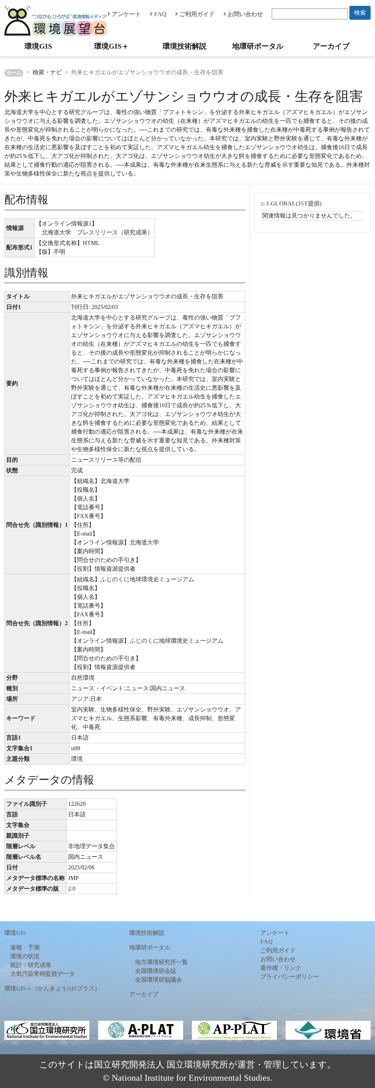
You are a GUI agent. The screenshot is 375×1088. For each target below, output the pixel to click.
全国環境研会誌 (155, 971)
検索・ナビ (47, 72)
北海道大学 (144, 542)
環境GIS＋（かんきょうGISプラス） (52, 988)
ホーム (14, 72)
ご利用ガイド (196, 14)
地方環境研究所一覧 (161, 962)
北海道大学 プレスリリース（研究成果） (97, 232)
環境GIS (38, 46)
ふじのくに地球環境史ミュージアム (176, 641)
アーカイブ (331, 46)
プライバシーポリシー (289, 977)
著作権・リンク (280, 968)
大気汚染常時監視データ (42, 974)
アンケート (125, 14)
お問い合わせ (244, 14)
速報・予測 (25, 947)
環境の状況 (25, 956)
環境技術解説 (185, 46)
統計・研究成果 (30, 965)
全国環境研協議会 (158, 979)
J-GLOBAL (294, 203)
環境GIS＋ (111, 46)
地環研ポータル (257, 46)
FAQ (159, 14)
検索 (360, 13)
